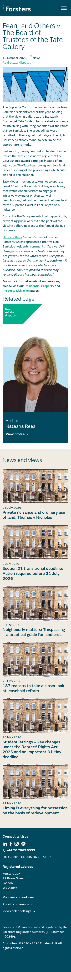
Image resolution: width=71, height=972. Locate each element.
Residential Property (39, 286)
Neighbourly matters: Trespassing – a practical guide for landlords (34, 632)
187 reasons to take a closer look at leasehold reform (33, 688)
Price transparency (16, 904)
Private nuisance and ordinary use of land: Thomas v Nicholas (34, 515)
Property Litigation (16, 291)
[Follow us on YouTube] (23, 844)
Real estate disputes (17, 63)
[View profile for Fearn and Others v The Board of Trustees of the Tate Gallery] (35, 84)
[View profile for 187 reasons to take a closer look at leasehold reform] (35, 659)
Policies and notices (18, 897)
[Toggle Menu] (64, 8)
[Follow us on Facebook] (11, 844)
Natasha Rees (12, 237)
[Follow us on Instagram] (16, 844)
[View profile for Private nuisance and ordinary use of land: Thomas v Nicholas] (35, 486)
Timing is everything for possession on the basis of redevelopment (35, 811)
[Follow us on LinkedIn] (5, 844)
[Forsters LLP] (17, 8)
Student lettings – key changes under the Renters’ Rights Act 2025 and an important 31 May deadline (32, 749)
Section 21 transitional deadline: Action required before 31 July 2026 (33, 573)
